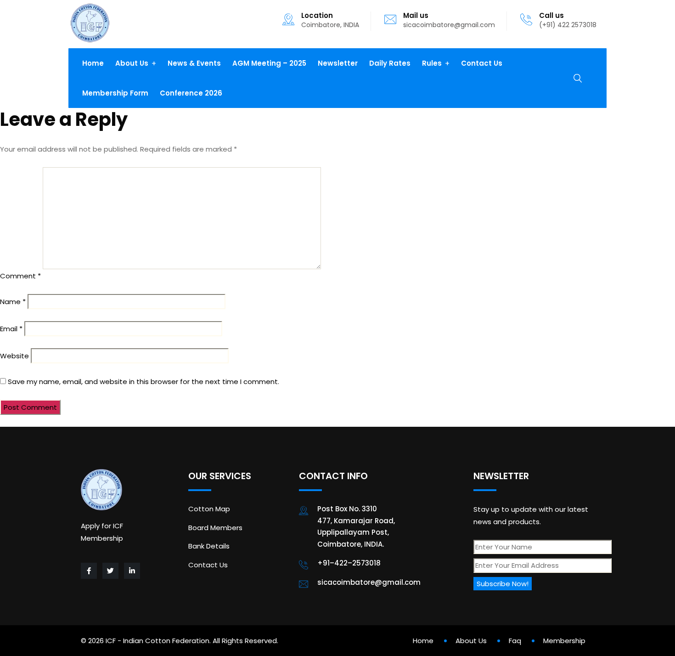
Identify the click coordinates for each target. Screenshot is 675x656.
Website (14, 356)
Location (317, 15)
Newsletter (338, 63)
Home (93, 63)
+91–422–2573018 (349, 563)
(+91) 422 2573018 (567, 24)
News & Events (194, 63)
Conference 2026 (191, 93)
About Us (131, 63)
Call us (551, 15)
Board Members (215, 527)
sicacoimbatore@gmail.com (449, 24)
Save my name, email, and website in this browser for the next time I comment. (143, 381)
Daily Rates (390, 63)
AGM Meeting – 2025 (269, 63)
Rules (432, 63)
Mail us (415, 15)
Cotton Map (209, 509)
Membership (564, 640)
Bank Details (209, 546)
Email (11, 329)
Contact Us (481, 63)
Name (13, 301)
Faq (515, 640)
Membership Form (115, 93)
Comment (20, 276)
